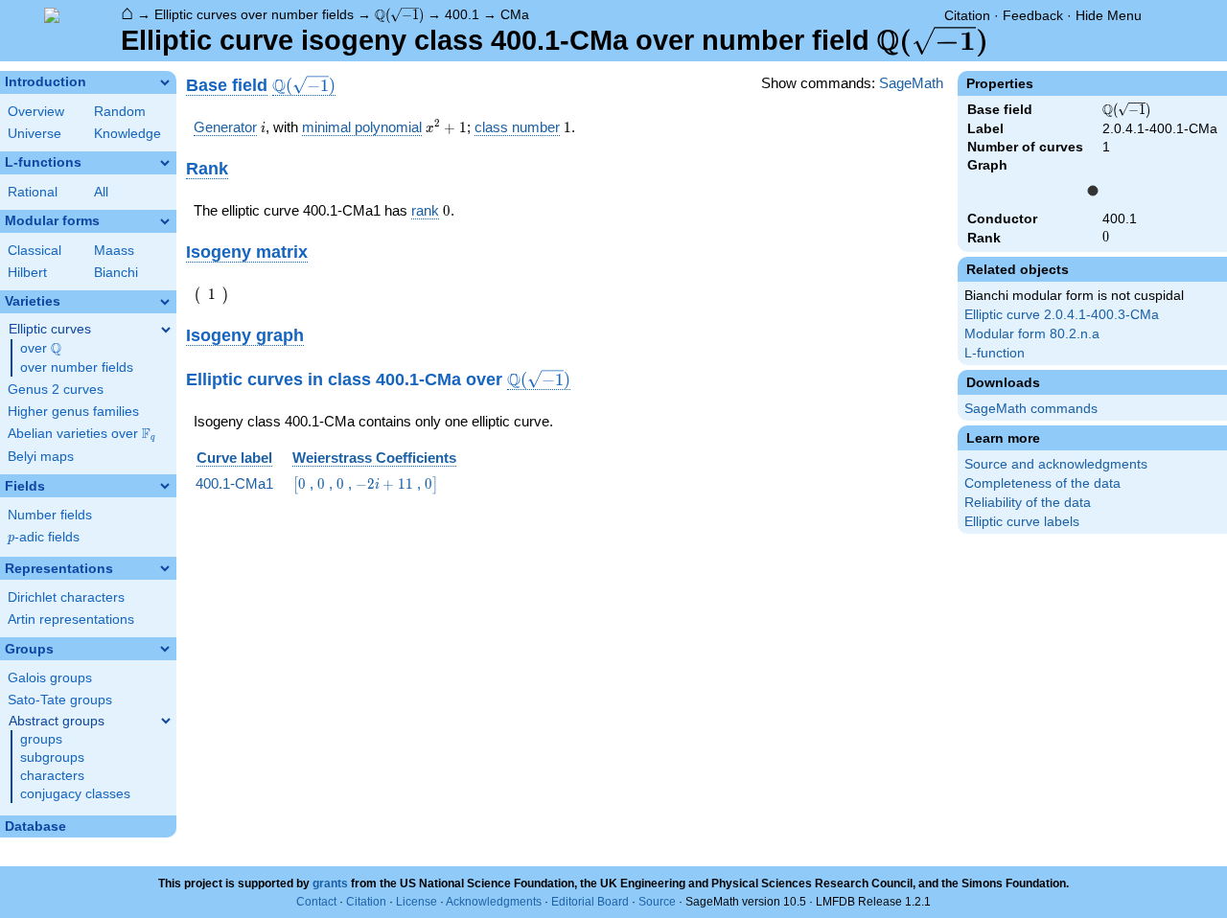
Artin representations (71, 619)
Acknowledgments (494, 901)
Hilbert (27, 272)
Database (35, 826)
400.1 (462, 14)
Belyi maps (41, 456)
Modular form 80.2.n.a (1032, 334)
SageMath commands (1031, 409)
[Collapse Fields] (165, 485)
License (416, 901)
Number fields (50, 515)
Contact (316, 901)
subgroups (52, 757)
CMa (514, 14)
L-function (994, 353)
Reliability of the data (1027, 502)
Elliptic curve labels (1021, 522)
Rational (33, 192)
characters (52, 776)
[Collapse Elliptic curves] (166, 329)
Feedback (1033, 15)
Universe (34, 133)
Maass (114, 250)
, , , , (365, 484)
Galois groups (50, 678)
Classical (34, 250)
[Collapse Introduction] (165, 82)
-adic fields (44, 537)
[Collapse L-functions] (165, 163)
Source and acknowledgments (1055, 464)
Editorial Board (590, 901)
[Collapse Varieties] (165, 302)
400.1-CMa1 (234, 483)
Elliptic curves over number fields (254, 14)
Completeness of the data (1042, 483)
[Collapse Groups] (165, 648)
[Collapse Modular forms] (165, 221)
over (40, 348)
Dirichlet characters (66, 597)
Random (120, 111)
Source (657, 901)
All (101, 192)
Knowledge (127, 133)
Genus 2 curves (56, 389)
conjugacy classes (75, 794)
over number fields (76, 367)
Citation (967, 15)
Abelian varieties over (81, 434)
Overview (36, 111)
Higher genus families (73, 411)
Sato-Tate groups (60, 700)
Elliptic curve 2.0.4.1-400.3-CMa (1061, 315)
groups (41, 739)
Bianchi (116, 272)
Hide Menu (1109, 15)
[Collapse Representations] (165, 568)
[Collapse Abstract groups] (166, 720)
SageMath (911, 83)
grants (330, 883)
